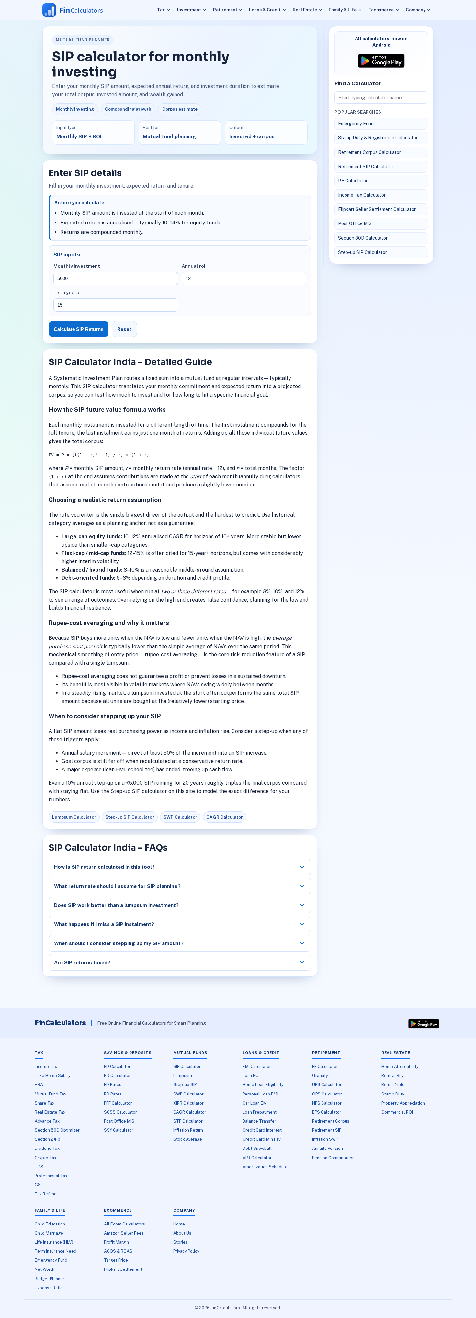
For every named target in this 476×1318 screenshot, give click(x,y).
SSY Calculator (118, 1130)
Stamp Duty (392, 1094)
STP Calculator (188, 1121)
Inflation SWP (325, 1139)
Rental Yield (393, 1084)
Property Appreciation (403, 1103)
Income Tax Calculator (362, 195)
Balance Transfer (259, 1121)
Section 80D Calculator (363, 238)
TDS (39, 1166)
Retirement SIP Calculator (365, 166)
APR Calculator (257, 1157)
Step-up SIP (185, 1084)
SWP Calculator (180, 817)
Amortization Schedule (265, 1166)
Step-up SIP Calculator (129, 817)
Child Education (50, 1224)
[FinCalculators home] (78, 10)
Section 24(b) (48, 1139)
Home (179, 1224)
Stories (180, 1242)
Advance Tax (47, 1121)
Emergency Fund (356, 123)
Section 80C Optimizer (57, 1130)
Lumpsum (182, 1075)
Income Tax (46, 1066)
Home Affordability (400, 1066)
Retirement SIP (326, 1130)
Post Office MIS (355, 223)
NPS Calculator (327, 1103)
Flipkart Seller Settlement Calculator (377, 209)
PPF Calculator (118, 1103)
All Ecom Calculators (124, 1224)
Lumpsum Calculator (74, 817)
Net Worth (44, 1269)
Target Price (116, 1260)
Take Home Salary (53, 1075)
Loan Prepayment (260, 1112)
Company (415, 9)
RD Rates (113, 1094)
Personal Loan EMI (260, 1094)
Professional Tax (51, 1175)
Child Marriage (49, 1233)
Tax (161, 9)
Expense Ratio (49, 1287)
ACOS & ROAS (118, 1251)
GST (39, 1184)
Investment (189, 9)
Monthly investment (76, 266)
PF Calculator (353, 180)
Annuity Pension (327, 1148)
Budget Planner (49, 1278)
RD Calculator (117, 1075)
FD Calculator (117, 1066)
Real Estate (305, 9)
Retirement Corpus (330, 1121)
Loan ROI (251, 1075)
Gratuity (320, 1075)
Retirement (225, 9)
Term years (66, 292)
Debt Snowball (257, 1148)
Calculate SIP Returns (78, 329)
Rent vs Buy (392, 1075)
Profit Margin (116, 1242)
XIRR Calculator (188, 1103)
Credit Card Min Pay (262, 1139)
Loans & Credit (265, 9)
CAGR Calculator (224, 817)
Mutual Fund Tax (50, 1094)
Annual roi (193, 266)
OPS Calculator (327, 1094)
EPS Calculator (326, 1112)
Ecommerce (381, 9)
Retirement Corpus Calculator (369, 152)
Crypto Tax (45, 1157)
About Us (182, 1233)
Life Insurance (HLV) (54, 1242)
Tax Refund (46, 1194)
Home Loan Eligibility (263, 1084)
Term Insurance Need (55, 1251)
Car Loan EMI (255, 1103)
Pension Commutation (333, 1157)
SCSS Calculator (120, 1112)
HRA (39, 1084)
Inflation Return (188, 1130)
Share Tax (44, 1103)
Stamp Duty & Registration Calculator (378, 137)
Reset (124, 329)
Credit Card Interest (262, 1130)
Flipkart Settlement (123, 1269)
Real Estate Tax (50, 1112)
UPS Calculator (327, 1084)
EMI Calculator (257, 1066)
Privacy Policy (186, 1251)
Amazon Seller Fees (124, 1233)
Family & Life (343, 9)
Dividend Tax (47, 1148)
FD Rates (112, 1084)
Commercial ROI (397, 1112)
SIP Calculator (187, 1066)
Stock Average (187, 1139)
